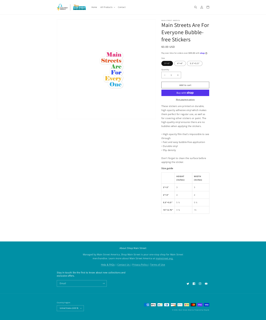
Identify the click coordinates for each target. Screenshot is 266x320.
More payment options (185, 99)
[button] (107, 7)
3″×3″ (167, 63)
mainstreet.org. (164, 258)
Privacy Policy (140, 264)
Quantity (165, 69)
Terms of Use (157, 264)
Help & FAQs (108, 264)
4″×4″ (180, 63)
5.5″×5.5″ (195, 63)
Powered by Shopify (202, 310)
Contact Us (123, 264)
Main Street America (186, 310)
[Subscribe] (103, 283)
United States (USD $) (69, 308)
